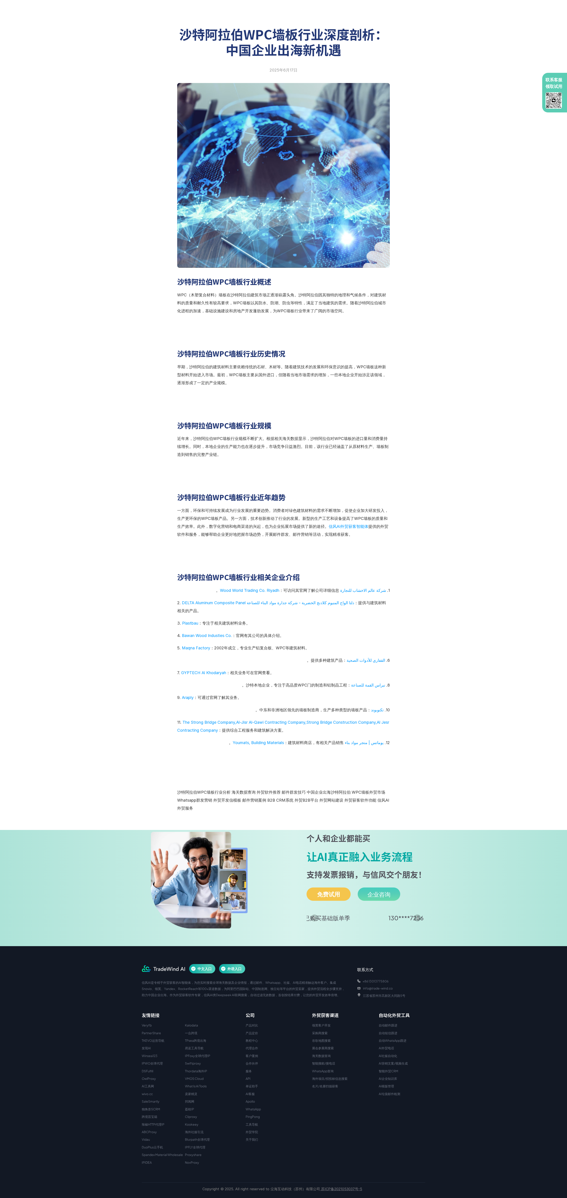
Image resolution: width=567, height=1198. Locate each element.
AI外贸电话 (386, 1048)
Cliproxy (191, 1117)
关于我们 (252, 1139)
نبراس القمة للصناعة (368, 685)
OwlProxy (149, 1078)
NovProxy (192, 1162)
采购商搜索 (320, 1033)
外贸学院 (252, 1132)
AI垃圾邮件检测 (389, 1094)
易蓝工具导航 (194, 1048)
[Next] (417, 917)
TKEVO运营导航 (153, 1040)
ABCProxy (149, 1132)
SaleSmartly (150, 1101)
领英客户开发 (321, 1025)
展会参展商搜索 (323, 1048)
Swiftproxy (193, 1063)
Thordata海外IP (196, 1071)
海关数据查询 (321, 1056)
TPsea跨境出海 (195, 1040)
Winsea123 (149, 1056)
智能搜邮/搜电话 (323, 1063)
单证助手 (252, 1086)
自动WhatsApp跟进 (392, 1040)
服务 (249, 1071)
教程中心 (252, 1040)
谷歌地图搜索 (321, 1040)
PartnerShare (151, 1033)
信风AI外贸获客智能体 (348, 526)
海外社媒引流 (194, 1132)
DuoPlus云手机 (152, 1147)
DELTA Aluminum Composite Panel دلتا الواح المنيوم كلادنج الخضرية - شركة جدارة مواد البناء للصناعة (268, 602)
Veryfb (147, 1025)
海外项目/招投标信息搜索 (330, 1078)
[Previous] (314, 917)
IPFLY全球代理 (195, 1147)
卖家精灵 (191, 1094)
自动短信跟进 (388, 1033)
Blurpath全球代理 (197, 1139)
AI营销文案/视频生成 (393, 1063)
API (248, 1078)
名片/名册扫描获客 (325, 1086)
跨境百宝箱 (149, 1117)
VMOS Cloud (194, 1078)
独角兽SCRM (151, 1109)
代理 (249, 1048)
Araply (188, 697)
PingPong (253, 1117)
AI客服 (250, 1094)
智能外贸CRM (388, 1071)
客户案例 (252, 1056)
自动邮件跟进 (388, 1025)
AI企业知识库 (388, 1078)
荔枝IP (189, 1109)
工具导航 (252, 1124)
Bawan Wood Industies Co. (207, 635)
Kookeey (191, 1124)
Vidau (146, 1139)
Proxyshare (193, 1155)
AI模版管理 (386, 1086)
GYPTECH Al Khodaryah (203, 672)
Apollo (250, 1101)
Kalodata (191, 1025)
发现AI (146, 1048)
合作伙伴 (252, 1063)
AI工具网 (148, 1086)
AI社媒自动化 (388, 1056)
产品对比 (252, 1025)
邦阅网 (189, 1101)
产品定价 (252, 1033)
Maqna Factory (196, 648)
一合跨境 (191, 1033)
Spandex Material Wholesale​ (162, 1155)
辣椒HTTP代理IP (153, 1124)
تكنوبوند (377, 710)
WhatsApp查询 (323, 1071)
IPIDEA (147, 1162)
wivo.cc (147, 1094)
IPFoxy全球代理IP (197, 1056)
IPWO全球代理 (152, 1063)
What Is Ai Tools (196, 1086)
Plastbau (190, 623)
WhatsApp (253, 1109)
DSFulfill (147, 1071)
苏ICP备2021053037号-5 (341, 1189)
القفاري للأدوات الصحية (366, 660)
